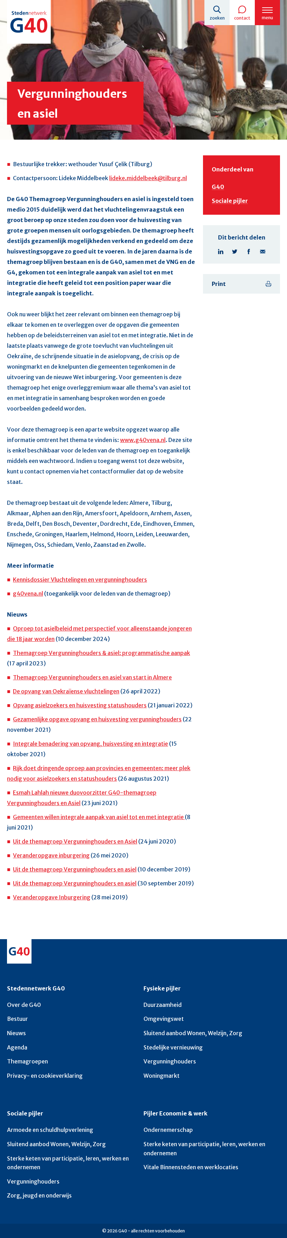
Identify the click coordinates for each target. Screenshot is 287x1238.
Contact (242, 18)
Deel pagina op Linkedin (220, 251)
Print (219, 283)
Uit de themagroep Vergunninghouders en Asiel (75, 841)
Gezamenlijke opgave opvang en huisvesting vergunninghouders (97, 719)
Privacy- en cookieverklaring (45, 1075)
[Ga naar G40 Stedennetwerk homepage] (29, 22)
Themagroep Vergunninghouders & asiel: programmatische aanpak (101, 652)
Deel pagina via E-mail (262, 251)
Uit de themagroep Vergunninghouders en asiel (74, 869)
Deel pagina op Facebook (248, 251)
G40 (218, 186)
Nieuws (16, 1033)
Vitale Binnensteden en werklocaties (191, 1167)
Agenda (17, 1047)
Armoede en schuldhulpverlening (50, 1129)
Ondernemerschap (168, 1129)
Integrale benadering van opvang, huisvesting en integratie (90, 743)
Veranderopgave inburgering (51, 855)
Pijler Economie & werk (176, 1113)
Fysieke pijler (162, 988)
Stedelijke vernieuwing (173, 1047)
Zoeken (217, 18)
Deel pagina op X (234, 251)
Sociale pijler (230, 200)
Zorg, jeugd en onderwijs (39, 1195)
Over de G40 (24, 1004)
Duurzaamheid (163, 1004)
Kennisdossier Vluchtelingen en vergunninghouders (80, 579)
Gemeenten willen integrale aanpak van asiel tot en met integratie (99, 816)
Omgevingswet (164, 1018)
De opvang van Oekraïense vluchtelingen (66, 691)
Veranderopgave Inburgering (51, 897)
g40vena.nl (28, 593)
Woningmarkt (162, 1075)
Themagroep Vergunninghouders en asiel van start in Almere (92, 677)
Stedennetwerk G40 (36, 988)
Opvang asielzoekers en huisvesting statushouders (80, 705)
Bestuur (17, 1018)
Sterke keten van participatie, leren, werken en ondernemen (68, 1163)
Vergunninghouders (170, 1061)
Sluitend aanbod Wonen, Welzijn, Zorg (193, 1033)
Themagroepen (27, 1061)
